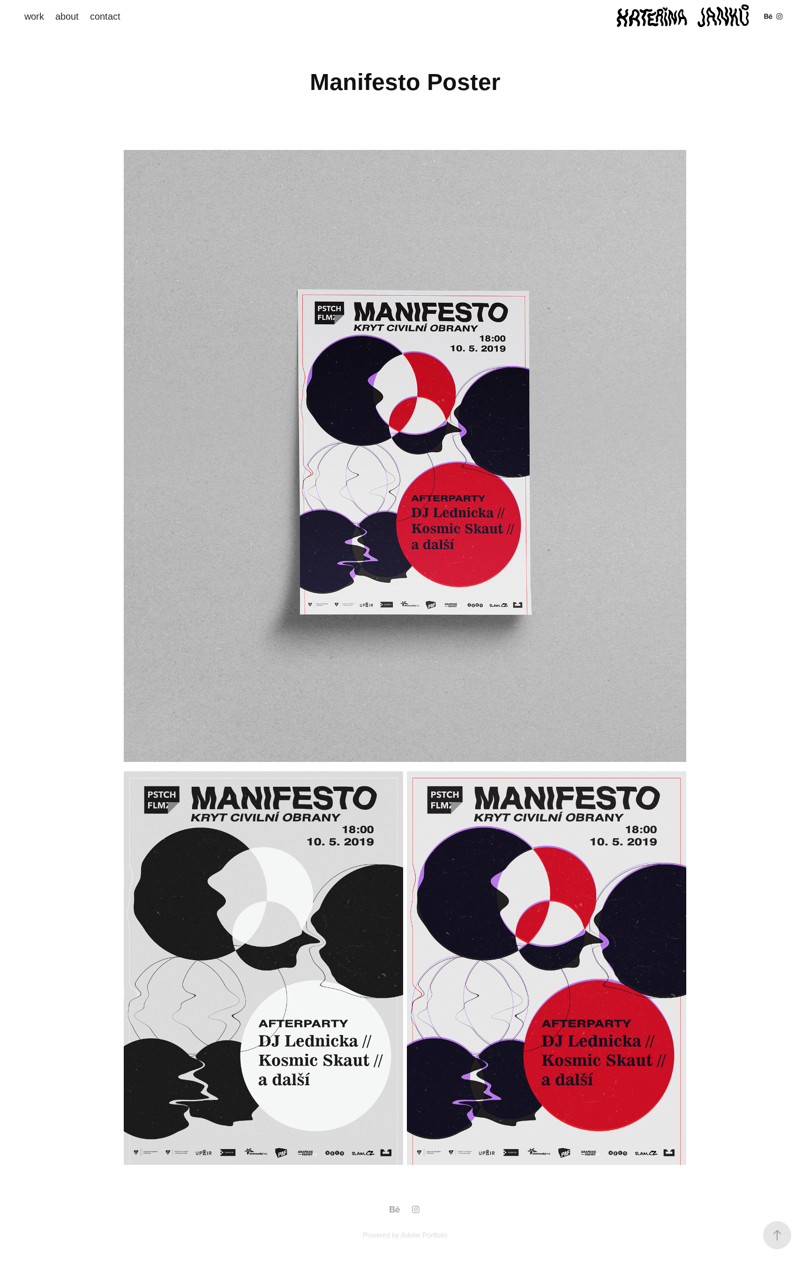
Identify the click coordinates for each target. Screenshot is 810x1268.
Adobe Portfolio (424, 1235)
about (67, 16)
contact (105, 16)
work (34, 16)
